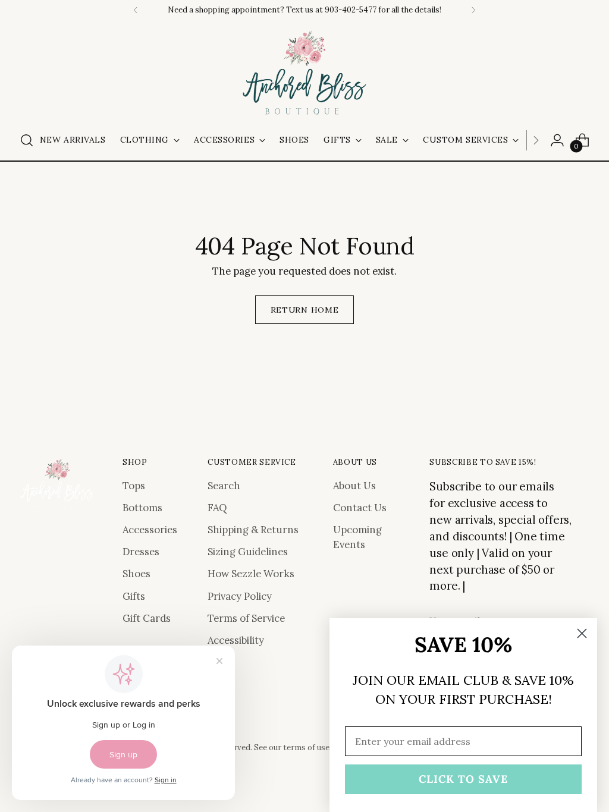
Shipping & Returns (253, 529)
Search (224, 485)
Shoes (136, 573)
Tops (134, 485)
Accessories (150, 529)
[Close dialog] (582, 633)
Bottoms (142, 507)
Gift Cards (147, 618)
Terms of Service (246, 618)
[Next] (473, 10)
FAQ (217, 507)
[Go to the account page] (557, 140)
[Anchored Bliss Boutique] (304, 73)
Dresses (141, 551)
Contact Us (360, 507)
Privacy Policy (240, 596)
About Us (354, 485)
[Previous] (136, 10)
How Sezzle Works (251, 573)
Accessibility (236, 640)
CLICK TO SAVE (463, 779)
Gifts (134, 596)
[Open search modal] (27, 140)
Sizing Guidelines (248, 551)
